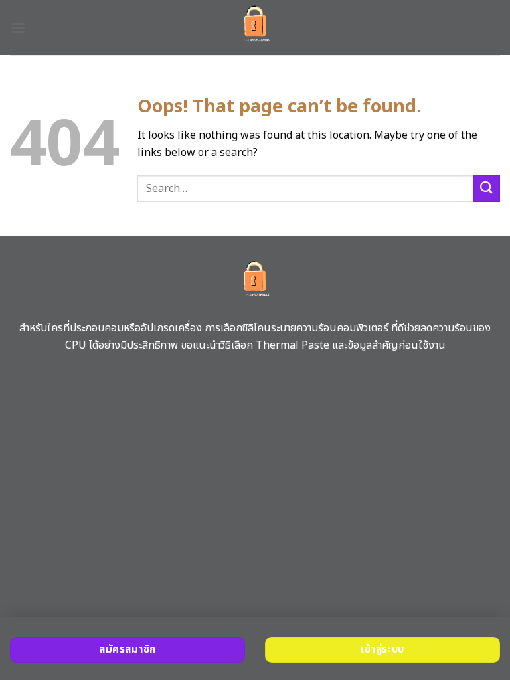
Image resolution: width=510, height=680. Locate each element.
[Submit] (486, 188)
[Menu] (18, 27)
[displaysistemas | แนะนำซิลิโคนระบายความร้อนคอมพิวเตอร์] (255, 27)
